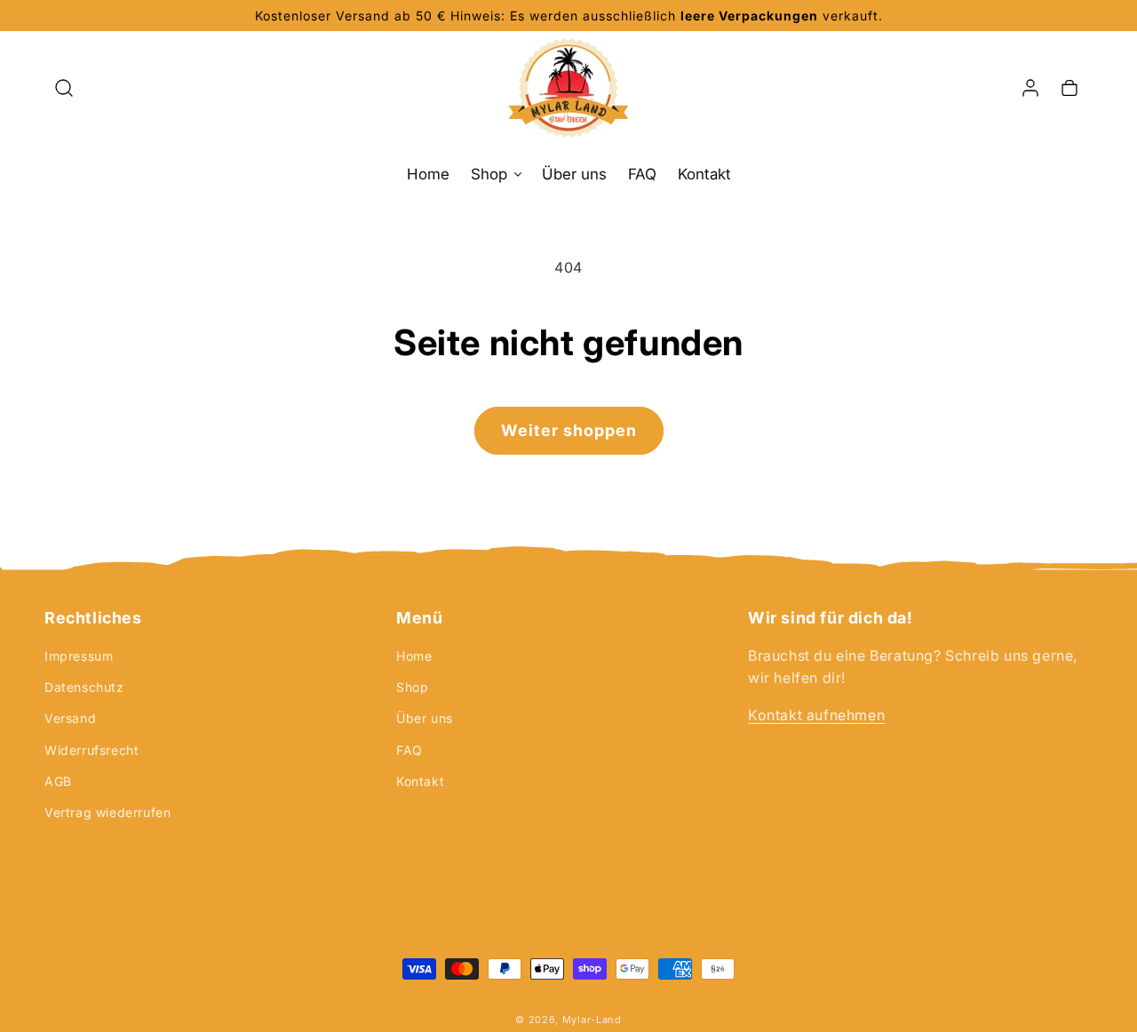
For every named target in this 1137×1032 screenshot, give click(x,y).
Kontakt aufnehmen (816, 715)
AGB (58, 781)
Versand (70, 718)
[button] (63, 87)
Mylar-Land (592, 1019)
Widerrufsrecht (91, 750)
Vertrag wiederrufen (107, 812)
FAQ (409, 750)
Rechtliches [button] (93, 618)
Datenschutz (84, 687)
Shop (412, 687)
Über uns (424, 718)
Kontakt (420, 781)
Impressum (78, 655)
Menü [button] (419, 618)
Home (414, 655)
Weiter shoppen (569, 430)
